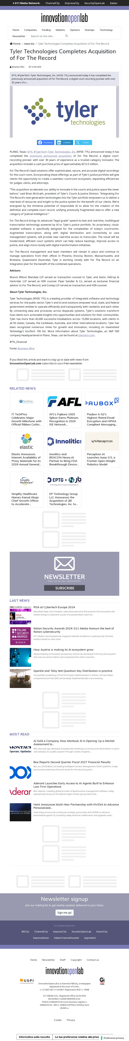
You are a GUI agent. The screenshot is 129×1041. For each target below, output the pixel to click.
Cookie (58, 1020)
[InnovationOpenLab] (64, 18)
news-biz (29, 43)
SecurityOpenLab (94, 3)
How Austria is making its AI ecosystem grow (64, 649)
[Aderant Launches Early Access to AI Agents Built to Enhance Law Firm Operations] (20, 791)
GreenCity (102, 931)
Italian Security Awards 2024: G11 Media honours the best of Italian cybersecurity (74, 630)
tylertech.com (86, 335)
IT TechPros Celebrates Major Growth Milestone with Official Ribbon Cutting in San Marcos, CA (26, 421)
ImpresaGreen (41, 937)
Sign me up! (65, 912)
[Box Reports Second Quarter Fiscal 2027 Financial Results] (20, 769)
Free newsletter (73, 363)
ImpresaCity (72, 3)
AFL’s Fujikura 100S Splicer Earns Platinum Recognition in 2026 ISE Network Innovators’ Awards (63, 421)
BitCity (25, 931)
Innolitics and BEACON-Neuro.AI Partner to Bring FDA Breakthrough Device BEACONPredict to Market (63, 462)
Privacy (71, 1020)
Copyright (76, 959)
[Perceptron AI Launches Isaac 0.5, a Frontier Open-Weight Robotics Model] (102, 441)
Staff (63, 959)
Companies (30, 29)
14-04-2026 (36, 67)
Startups (90, 29)
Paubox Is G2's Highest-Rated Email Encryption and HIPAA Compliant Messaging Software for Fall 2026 (102, 421)
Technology (106, 29)
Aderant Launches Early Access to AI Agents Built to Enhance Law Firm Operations (74, 785)
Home (15, 29)
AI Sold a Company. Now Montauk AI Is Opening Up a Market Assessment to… (74, 742)
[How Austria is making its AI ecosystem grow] (20, 657)
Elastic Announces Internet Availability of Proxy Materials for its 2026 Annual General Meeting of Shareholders (26, 462)
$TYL (30, 151)
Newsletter (18, 36)
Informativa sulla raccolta (34, 1036)
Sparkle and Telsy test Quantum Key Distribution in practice (73, 671)
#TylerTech (40, 151)
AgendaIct (90, 937)
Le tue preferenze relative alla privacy (78, 1036)
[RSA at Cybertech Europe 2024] (20, 614)
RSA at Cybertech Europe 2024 (54, 607)
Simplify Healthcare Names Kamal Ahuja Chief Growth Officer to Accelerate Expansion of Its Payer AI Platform (26, 502)
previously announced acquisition (51, 156)
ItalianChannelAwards (66, 937)
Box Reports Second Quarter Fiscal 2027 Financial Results (72, 762)
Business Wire (17, 67)
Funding (46, 29)
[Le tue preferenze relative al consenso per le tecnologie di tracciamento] (112, 1038)
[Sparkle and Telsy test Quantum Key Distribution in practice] (20, 678)
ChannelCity (52, 3)
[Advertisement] (67, 881)
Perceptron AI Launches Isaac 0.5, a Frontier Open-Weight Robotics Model (101, 459)
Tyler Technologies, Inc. (62, 151)
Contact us (93, 959)
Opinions (75, 29)
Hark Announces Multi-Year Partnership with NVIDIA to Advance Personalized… (76, 806)
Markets (60, 29)
